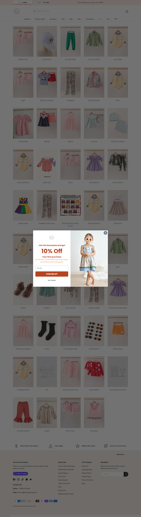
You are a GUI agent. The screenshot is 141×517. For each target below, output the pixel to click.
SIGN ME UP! (52, 274)
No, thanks (52, 280)
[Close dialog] (105, 233)
